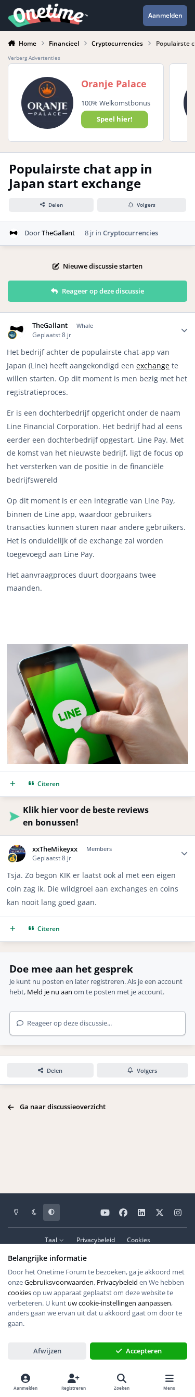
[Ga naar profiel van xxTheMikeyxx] (17, 853)
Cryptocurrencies (130, 232)
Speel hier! (115, 119)
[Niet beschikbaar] (97, 651)
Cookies (138, 1239)
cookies (19, 1292)
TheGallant (58, 232)
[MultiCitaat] (13, 783)
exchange (153, 365)
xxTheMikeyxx (54, 849)
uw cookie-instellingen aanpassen (119, 1303)
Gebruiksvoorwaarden (59, 1282)
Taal (52, 1239)
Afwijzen (47, 1350)
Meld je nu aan (49, 991)
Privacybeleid (95, 1239)
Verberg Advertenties (34, 57)
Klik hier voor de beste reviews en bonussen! (86, 816)
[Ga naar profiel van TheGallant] (14, 233)
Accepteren (144, 1350)
